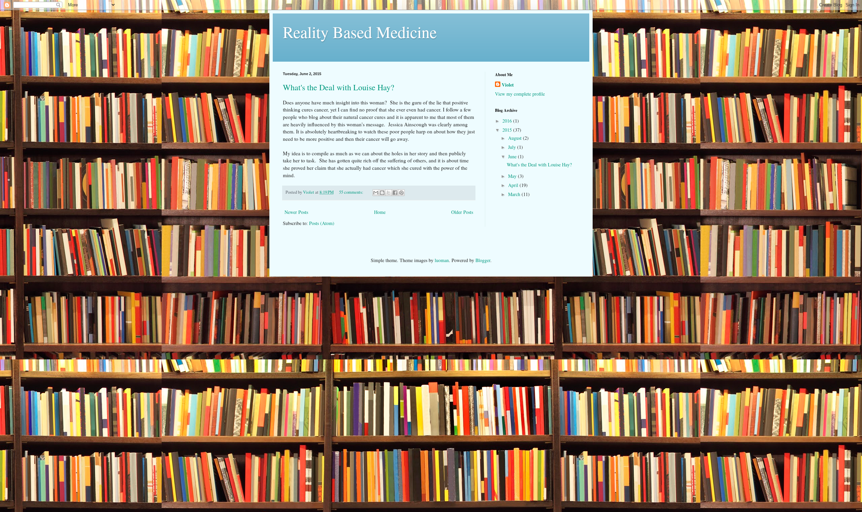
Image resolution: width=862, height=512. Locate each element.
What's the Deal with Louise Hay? (338, 87)
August (515, 138)
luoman (442, 260)
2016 (507, 121)
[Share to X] (388, 192)
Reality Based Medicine (360, 31)
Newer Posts (296, 212)
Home (380, 212)
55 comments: (351, 192)
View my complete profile (520, 94)
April (514, 185)
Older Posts (462, 212)
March (515, 194)
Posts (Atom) (321, 223)
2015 (507, 130)
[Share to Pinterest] (401, 192)
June (513, 156)
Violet (508, 85)
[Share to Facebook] (395, 192)
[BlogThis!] (382, 192)
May (513, 176)
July (512, 147)
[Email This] (375, 192)
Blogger (482, 260)
